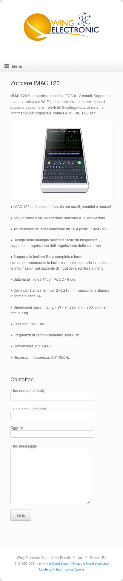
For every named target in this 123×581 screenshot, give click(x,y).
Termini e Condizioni (52, 563)
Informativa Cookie (70, 569)
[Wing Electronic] (61, 26)
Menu (17, 66)
